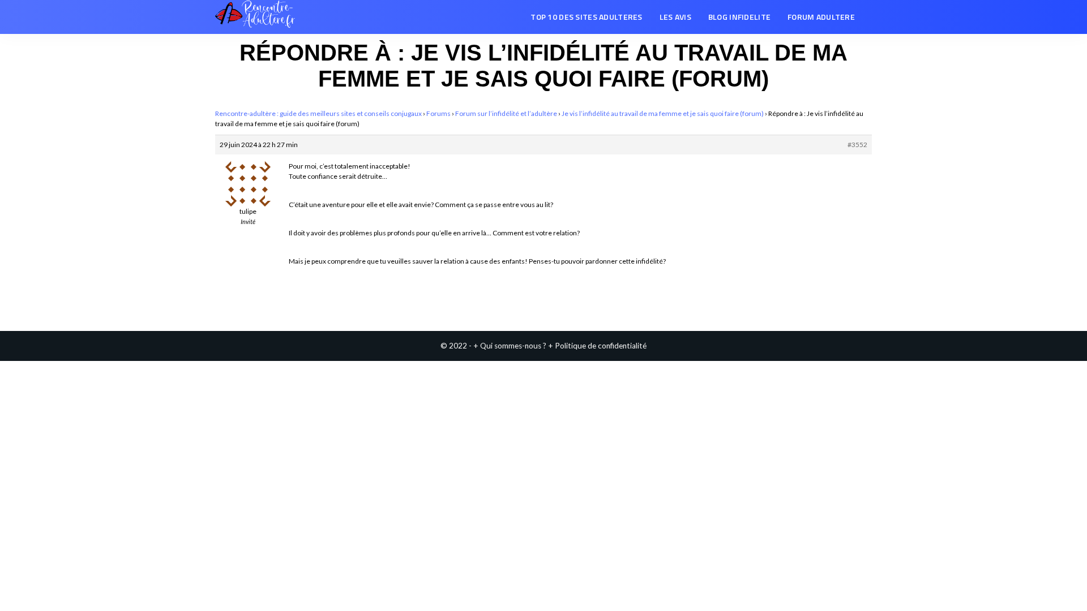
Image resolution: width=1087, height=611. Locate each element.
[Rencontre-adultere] (255, 17)
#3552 (857, 144)
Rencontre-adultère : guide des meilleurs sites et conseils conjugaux (318, 113)
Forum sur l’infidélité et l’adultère (506, 113)
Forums (438, 113)
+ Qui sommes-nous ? (509, 345)
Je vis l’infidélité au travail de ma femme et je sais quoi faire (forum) (663, 113)
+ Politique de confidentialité (597, 345)
